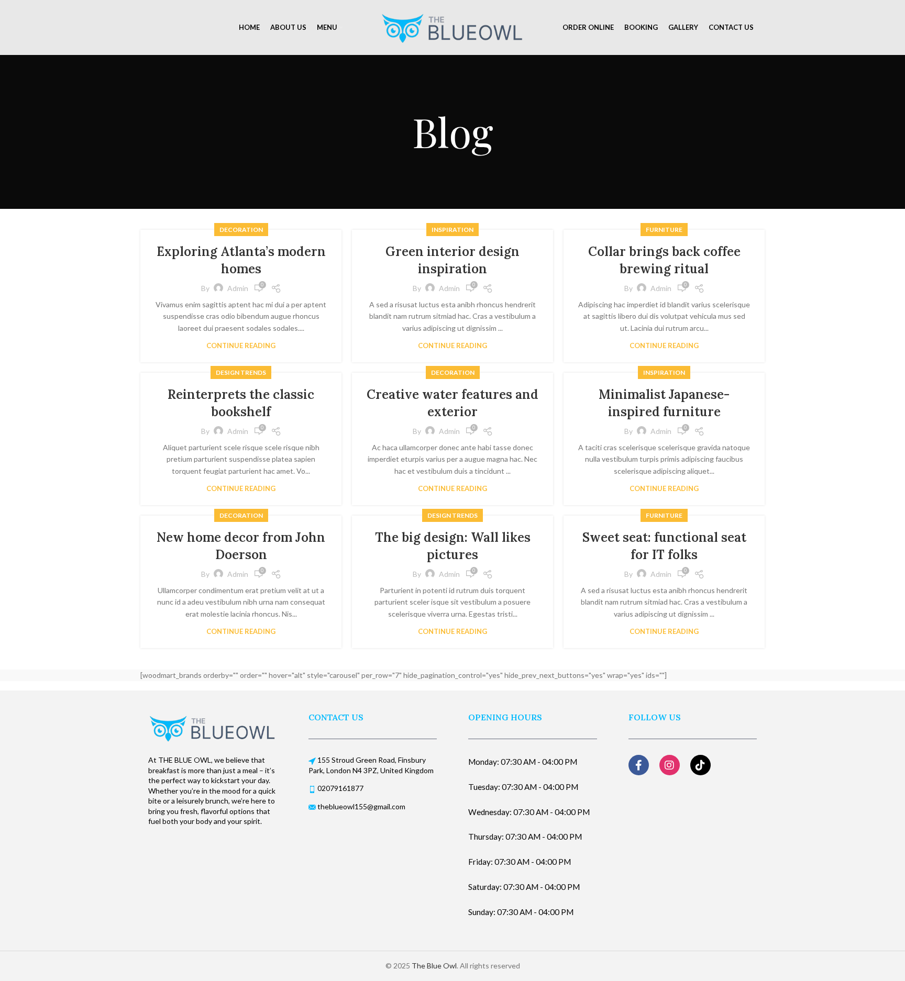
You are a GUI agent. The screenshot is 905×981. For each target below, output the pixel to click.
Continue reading (240, 345)
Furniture (664, 229)
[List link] (373, 783)
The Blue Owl (434, 965)
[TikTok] (700, 765)
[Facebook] (638, 765)
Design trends (241, 372)
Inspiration (452, 229)
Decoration (241, 229)
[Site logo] (452, 26)
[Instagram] (669, 765)
